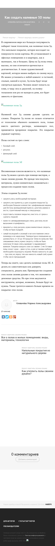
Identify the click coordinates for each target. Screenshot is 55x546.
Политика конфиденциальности (34, 535)
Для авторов (9, 521)
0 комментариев (24, 454)
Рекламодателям (11, 526)
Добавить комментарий (27, 459)
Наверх (48, 504)
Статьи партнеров (27, 521)
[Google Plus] (14, 316)
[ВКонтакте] (3, 316)
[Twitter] (7, 316)
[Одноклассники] (10, 316)
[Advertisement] (27, 413)
